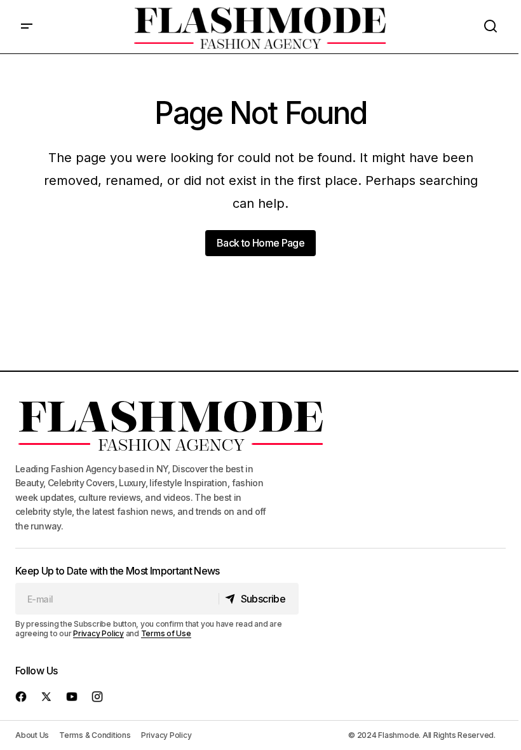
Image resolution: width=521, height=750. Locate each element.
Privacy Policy (98, 633)
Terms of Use (166, 633)
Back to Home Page (260, 242)
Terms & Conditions (95, 735)
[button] (26, 26)
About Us (32, 735)
